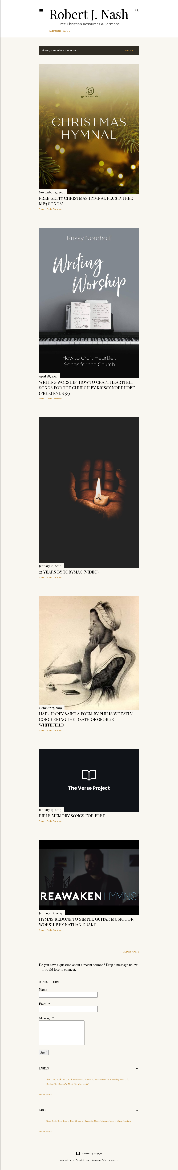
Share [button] (41, 209)
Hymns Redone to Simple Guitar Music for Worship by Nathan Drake (86, 921)
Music (72, 1084)
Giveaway (101, 1079)
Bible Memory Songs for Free (72, 815)
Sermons (55, 30)
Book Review (75, 1079)
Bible (50, 1079)
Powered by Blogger (92, 1153)
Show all (130, 50)
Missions (51, 1084)
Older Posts (131, 951)
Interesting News (119, 1079)
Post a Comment (54, 209)
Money (62, 1084)
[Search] (137, 9)
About (67, 30)
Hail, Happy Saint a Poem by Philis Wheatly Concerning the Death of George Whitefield (85, 719)
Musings (83, 1084)
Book (61, 1079)
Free (89, 1079)
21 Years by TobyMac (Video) (69, 572)
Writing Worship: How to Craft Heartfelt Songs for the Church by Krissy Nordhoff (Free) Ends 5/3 (87, 387)
